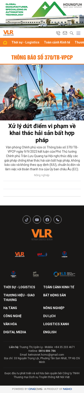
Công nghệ (12, 316)
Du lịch (49, 316)
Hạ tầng (10, 308)
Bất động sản (54, 295)
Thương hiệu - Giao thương (19, 297)
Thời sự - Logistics (25, 42)
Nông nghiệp (41, 175)
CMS (35, 389)
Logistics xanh (56, 324)
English (49, 332)
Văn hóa (10, 324)
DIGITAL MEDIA (14, 332)
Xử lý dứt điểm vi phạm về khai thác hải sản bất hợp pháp (42, 133)
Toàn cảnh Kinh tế (57, 42)
